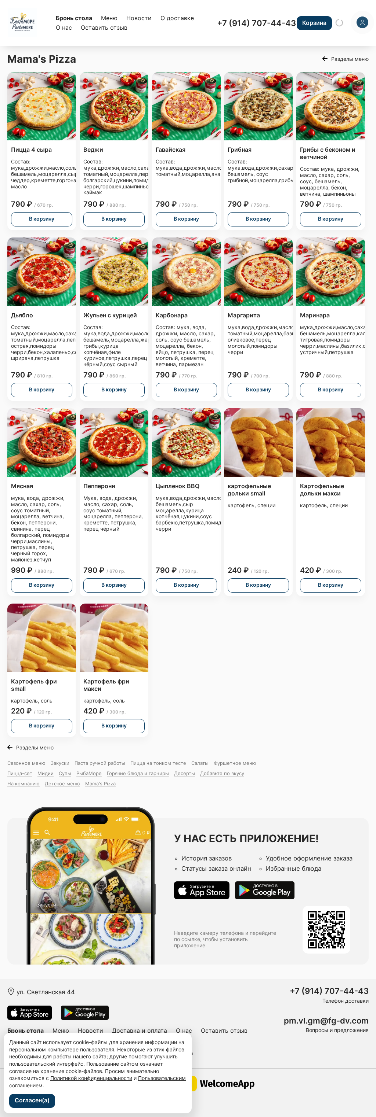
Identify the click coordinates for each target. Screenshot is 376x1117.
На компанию (23, 783)
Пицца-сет (19, 773)
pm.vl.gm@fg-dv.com (326, 1020)
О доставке (177, 18)
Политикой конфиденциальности (91, 1078)
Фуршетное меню (235, 763)
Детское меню (62, 783)
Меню (109, 18)
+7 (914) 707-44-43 (256, 23)
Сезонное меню (26, 763)
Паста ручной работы (100, 763)
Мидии (45, 773)
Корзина (314, 22)
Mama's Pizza (100, 783)
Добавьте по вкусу (222, 773)
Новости (139, 18)
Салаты (200, 763)
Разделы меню (350, 59)
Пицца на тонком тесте (158, 763)
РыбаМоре (89, 773)
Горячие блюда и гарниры (138, 773)
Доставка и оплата (139, 1030)
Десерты (184, 773)
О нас (64, 27)
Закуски (60, 763)
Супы (65, 773)
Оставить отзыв (104, 27)
